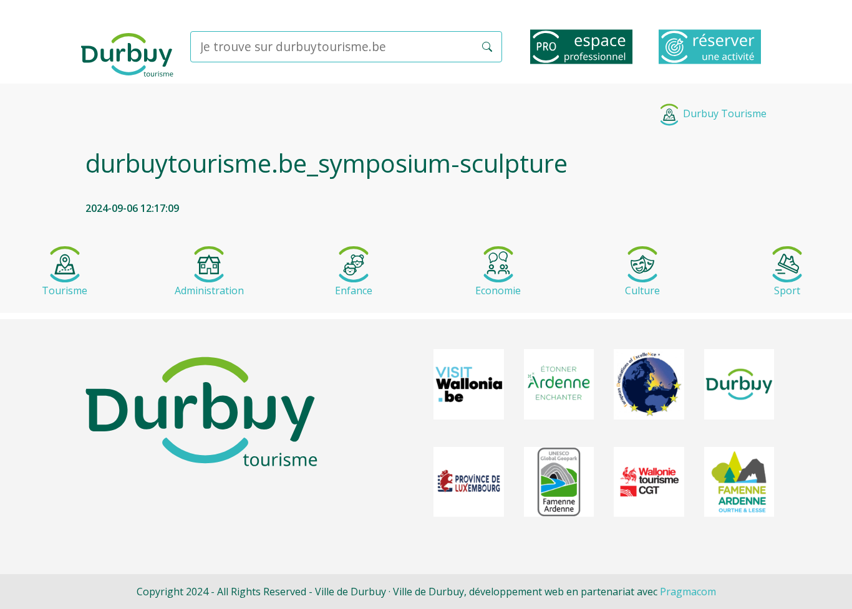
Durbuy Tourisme (723, 113)
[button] (487, 47)
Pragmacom (688, 591)
